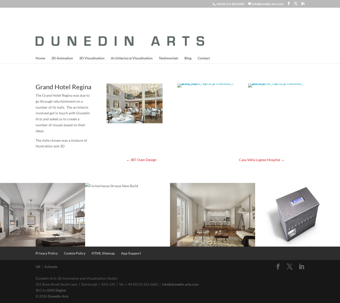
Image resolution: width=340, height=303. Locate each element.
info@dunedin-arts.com (180, 284)
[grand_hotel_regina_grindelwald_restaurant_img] (135, 123)
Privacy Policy (47, 253)
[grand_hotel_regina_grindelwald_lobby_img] (205, 87)
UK (38, 266)
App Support (131, 253)
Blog (187, 58)
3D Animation (62, 58)
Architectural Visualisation (132, 58)
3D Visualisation (92, 58)
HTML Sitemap (103, 253)
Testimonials (168, 58)
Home (40, 58)
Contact (204, 58)
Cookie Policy (74, 253)
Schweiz (51, 266)
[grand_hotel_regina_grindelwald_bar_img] (276, 87)
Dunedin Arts (58, 296)
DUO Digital (56, 290)
